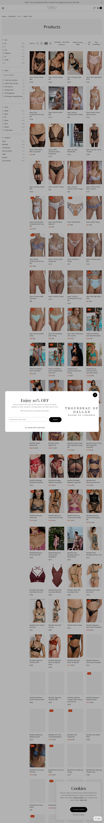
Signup (55, 420)
